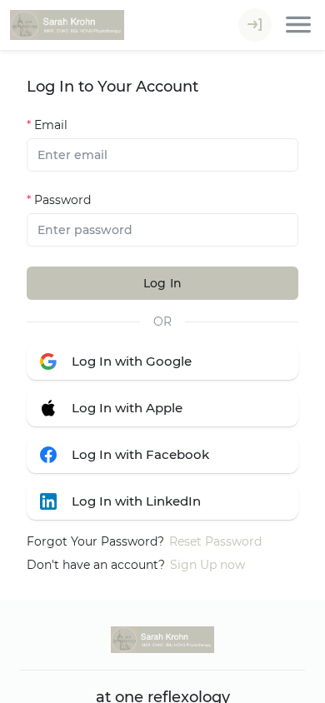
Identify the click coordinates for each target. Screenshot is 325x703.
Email (51, 124)
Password (62, 199)
